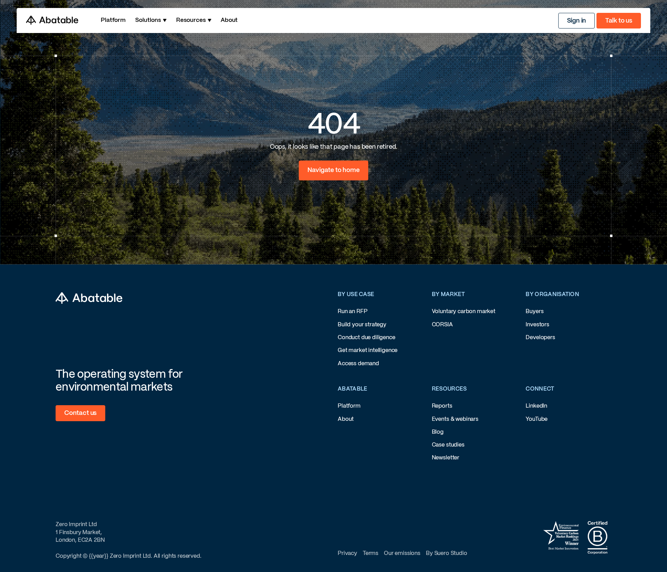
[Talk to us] (618, 20)
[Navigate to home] (333, 170)
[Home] (52, 20)
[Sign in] (576, 20)
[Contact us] (80, 413)
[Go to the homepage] (89, 298)
